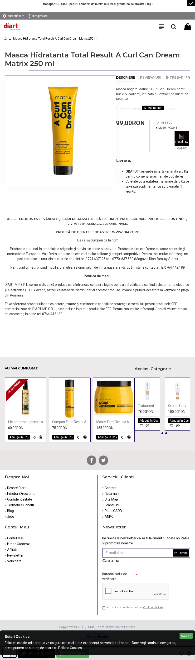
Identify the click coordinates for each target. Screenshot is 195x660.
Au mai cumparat (21, 368)
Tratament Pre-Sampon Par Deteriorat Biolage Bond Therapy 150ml (148, 406)
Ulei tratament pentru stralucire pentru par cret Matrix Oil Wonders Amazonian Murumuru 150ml (26, 422)
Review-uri (150, 78)
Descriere (125, 78)
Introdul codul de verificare (114, 576)
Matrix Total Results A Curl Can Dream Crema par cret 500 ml (114, 422)
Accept (186, 636)
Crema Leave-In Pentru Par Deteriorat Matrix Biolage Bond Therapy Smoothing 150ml (178, 406)
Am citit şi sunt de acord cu (135, 607)
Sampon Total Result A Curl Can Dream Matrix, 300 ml (70, 422)
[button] (159, 433)
